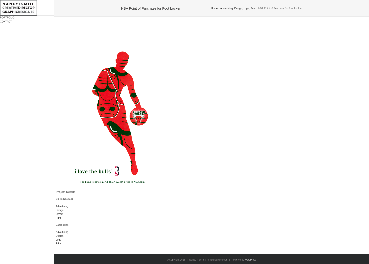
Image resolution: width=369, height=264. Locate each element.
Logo (58, 239)
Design (59, 210)
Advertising (62, 206)
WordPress (250, 259)
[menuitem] (27, 18)
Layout (59, 213)
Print (58, 217)
